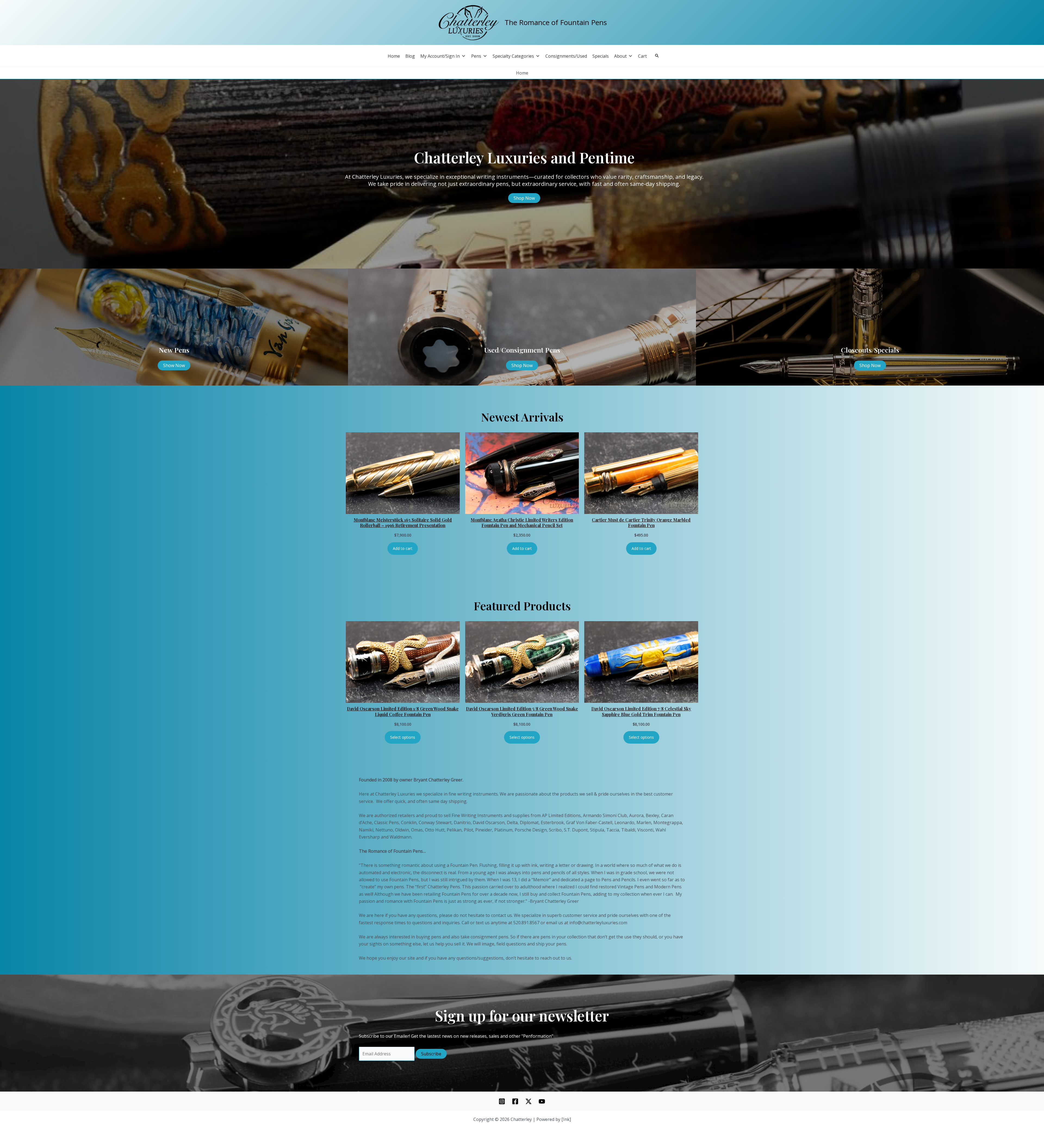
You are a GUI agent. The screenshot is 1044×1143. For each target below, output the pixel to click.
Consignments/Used (566, 56)
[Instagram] (502, 1101)
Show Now (174, 365)
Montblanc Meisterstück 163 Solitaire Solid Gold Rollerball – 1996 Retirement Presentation (403, 522)
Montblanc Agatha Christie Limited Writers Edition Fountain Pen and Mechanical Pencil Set (522, 522)
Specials (600, 56)
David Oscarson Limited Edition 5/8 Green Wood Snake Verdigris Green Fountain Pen (522, 711)
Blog (410, 56)
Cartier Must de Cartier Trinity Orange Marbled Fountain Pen (641, 522)
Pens (476, 56)
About (620, 56)
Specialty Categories (513, 56)
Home (394, 56)
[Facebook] (515, 1101)
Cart (642, 56)
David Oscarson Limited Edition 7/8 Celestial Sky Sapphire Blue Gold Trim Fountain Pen (641, 711)
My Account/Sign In (440, 56)
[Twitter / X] (528, 1101)
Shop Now (524, 198)
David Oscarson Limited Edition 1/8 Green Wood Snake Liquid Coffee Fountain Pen (403, 711)
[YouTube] (542, 1101)
